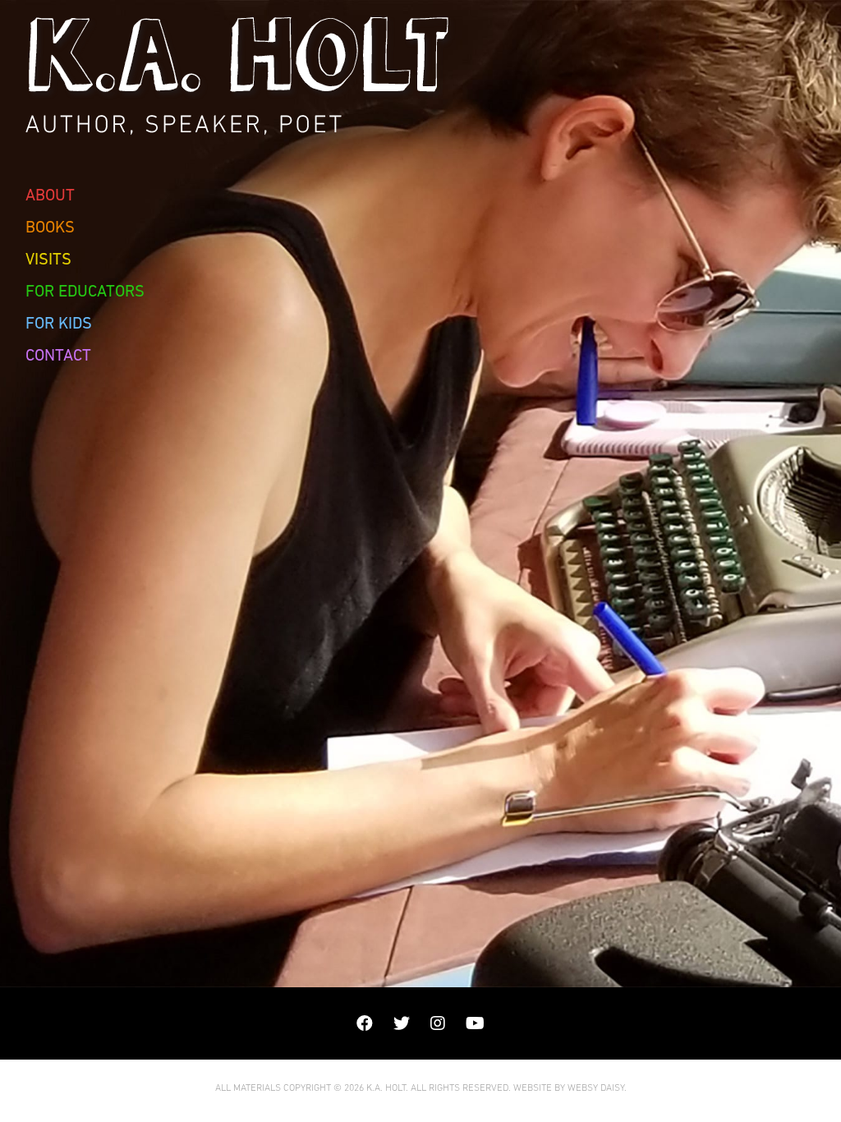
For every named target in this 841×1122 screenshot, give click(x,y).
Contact (58, 355)
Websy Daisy (596, 1087)
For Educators (85, 291)
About (50, 195)
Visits (48, 259)
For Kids (58, 323)
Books (50, 227)
